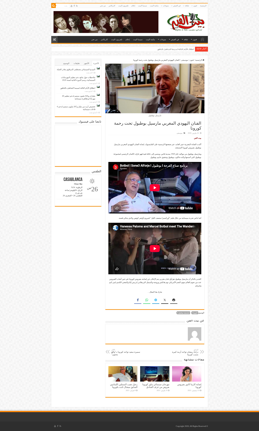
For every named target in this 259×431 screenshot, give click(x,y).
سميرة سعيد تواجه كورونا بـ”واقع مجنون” (125, 352)
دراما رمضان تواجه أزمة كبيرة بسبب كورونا (185, 352)
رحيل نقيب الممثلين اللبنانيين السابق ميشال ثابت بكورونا (123, 385)
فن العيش (177, 6)
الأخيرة (96, 63)
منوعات (166, 6)
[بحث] (53, 5)
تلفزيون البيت (123, 6)
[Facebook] (74, 6)
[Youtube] (71, 6)
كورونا (195, 313)
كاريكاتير (112, 6)
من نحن (103, 6)
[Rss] (77, 6)
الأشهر (86, 63)
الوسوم (66, 63)
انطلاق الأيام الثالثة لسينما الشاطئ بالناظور (175, 49)
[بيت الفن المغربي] (186, 21)
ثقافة (187, 6)
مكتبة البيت (154, 6)
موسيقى (184, 60)
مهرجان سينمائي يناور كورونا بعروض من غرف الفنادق (155, 385)
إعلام (133, 6)
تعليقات (77, 63)
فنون (195, 6)
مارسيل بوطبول (183, 313)
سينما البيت (142, 6)
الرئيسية (203, 6)
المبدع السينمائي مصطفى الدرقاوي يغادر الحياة (76, 69)
